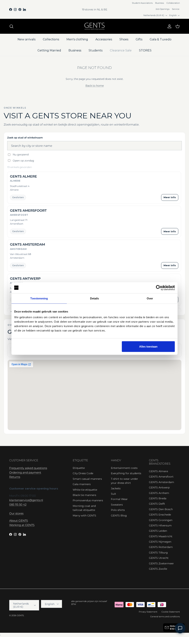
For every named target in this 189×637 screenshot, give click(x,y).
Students (95, 50)
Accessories (103, 39)
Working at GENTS (22, 525)
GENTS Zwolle (158, 568)
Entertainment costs (124, 468)
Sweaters (117, 504)
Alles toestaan (148, 346)
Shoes (123, 39)
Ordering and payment (25, 472)
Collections (51, 39)
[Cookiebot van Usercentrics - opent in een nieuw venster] (158, 287)
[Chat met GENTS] (180, 628)
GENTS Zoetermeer (161, 563)
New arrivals (26, 39)
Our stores (16, 513)
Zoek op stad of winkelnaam (25, 137)
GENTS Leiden (158, 530)
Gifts (139, 39)
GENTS (20, 615)
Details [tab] (94, 298)
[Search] (11, 26)
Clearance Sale (121, 50)
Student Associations (142, 3)
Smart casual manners (87, 478)
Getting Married (49, 50)
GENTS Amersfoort (161, 476)
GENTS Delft (157, 503)
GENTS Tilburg (158, 552)
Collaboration (173, 3)
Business (159, 3)
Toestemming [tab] (39, 298)
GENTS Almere (158, 471)
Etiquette (79, 468)
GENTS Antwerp (159, 487)
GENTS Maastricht (160, 536)
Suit (113, 493)
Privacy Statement (148, 611)
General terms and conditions (165, 616)
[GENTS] (94, 26)
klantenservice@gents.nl (26, 500)
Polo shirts (118, 510)
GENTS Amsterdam (161, 482)
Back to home (94, 85)
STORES (145, 50)
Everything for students (126, 473)
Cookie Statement (170, 611)
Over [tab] (150, 298)
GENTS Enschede (160, 514)
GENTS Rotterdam (161, 547)
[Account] (169, 26)
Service (175, 9)
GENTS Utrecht (159, 558)
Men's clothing (77, 39)
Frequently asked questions (28, 468)
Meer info (170, 197)
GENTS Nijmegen (160, 541)
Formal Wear (119, 499)
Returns (14, 477)
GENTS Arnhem (159, 493)
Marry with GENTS (84, 515)
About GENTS (18, 520)
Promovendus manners (88, 500)
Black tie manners (84, 495)
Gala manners (82, 484)
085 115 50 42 (17, 504)
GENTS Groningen (160, 520)
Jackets (116, 488)
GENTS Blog (119, 515)
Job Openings (162, 9)
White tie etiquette (85, 489)
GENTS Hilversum (160, 525)
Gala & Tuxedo (160, 39)
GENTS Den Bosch (161, 509)
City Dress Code (83, 473)
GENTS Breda (157, 498)
